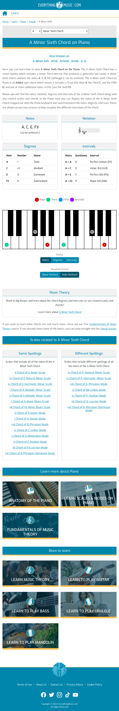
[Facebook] (43, 694)
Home (5, 21)
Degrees (58, 260)
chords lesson (108, 328)
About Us (41, 684)
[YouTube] (75, 694)
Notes (45, 260)
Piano (23, 21)
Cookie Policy (94, 684)
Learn (15, 21)
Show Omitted (50, 274)
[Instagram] (59, 694)
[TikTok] (67, 694)
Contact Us (57, 684)
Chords (32, 21)
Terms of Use (24, 684)
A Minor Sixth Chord (70, 312)
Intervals (72, 260)
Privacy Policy (75, 684)
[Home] (5, 13)
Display (59, 254)
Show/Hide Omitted (59, 269)
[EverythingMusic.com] (59, 5)
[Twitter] (51, 694)
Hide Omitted (69, 274)
